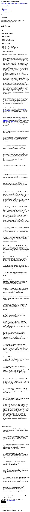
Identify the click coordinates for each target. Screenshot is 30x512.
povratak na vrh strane (5, 507)
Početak (5, 9)
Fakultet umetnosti (7, 10)
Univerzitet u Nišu (5, 5)
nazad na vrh (3, 504)
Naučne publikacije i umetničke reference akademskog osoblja (14, 3)
